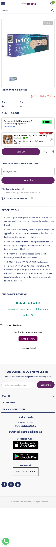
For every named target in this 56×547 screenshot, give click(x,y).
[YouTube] (18, 484)
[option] (28, 46)
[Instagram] (11, 484)
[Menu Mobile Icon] (3, 3)
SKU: (3, 106)
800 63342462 (25, 426)
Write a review (28, 338)
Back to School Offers (32, 141)
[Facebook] (4, 484)
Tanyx (22, 102)
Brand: (4, 102)
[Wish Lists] (46, 151)
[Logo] (29, 3)
